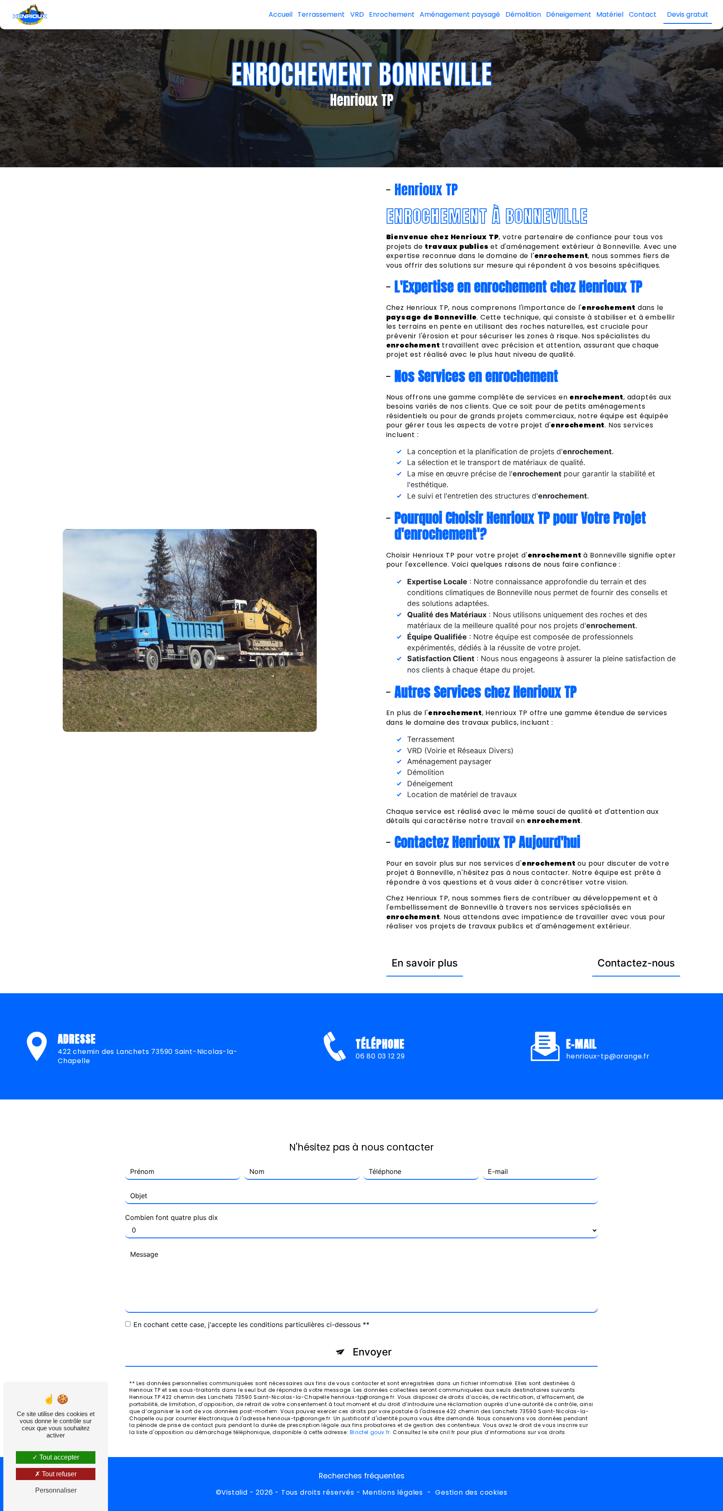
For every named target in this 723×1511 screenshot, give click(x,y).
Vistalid (234, 1492)
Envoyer (372, 1352)
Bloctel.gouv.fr (370, 1432)
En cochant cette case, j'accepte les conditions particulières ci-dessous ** (251, 1324)
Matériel (609, 14)
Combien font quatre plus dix (171, 1217)
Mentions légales (392, 1492)
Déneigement (568, 14)
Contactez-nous (636, 963)
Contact (642, 14)
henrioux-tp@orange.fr (608, 1056)
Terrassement (321, 14)
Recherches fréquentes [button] (362, 1476)
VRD (357, 14)
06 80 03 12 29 (380, 1056)
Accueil (280, 14)
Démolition (523, 14)
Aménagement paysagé (460, 14)
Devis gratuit (687, 14)
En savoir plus (425, 963)
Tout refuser (58, 1474)
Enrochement (392, 14)
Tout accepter (58, 1457)
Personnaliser (56, 1490)
